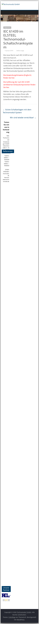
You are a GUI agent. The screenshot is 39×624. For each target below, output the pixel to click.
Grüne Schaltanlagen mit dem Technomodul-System (17, 111)
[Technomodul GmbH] (4, 12)
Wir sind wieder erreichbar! (23, 117)
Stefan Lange (20, 50)
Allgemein (7, 27)
